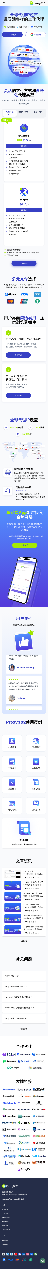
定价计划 (5, 1213)
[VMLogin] (39, 1129)
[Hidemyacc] (9, 1122)
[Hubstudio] (39, 1156)
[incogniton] (9, 1116)
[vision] (24, 1122)
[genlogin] (24, 1061)
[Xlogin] (24, 1142)
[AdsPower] (24, 1054)
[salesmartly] (9, 1103)
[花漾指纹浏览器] (35, 1068)
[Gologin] (13, 1067)
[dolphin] (24, 1129)
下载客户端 (6, 1229)
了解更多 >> (21, 490)
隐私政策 (5, 1244)
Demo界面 (6, 1217)
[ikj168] (24, 1149)
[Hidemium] (39, 1061)
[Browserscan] (9, 1096)
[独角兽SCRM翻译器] (9, 1136)
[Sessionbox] (9, 1109)
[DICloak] (39, 1102)
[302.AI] (9, 1054)
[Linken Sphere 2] (39, 1122)
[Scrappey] (24, 1116)
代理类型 (5, 1209)
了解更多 (24, 263)
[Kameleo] (9, 1061)
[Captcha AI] (39, 1109)
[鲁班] (9, 1162)
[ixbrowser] (39, 1096)
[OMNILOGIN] (39, 1116)
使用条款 (5, 1240)
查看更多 (24, 941)
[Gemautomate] (9, 1149)
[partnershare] (9, 1089)
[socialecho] (24, 1089)
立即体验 (12, 34)
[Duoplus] (39, 1089)
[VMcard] (24, 1136)
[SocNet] (9, 1129)
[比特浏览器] (39, 1054)
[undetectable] (24, 1109)
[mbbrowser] (9, 1142)
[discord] (19, 1254)
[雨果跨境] (24, 1096)
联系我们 (5, 1225)
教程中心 (5, 1221)
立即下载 (24, 545)
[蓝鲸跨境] (9, 1156)
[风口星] (24, 1162)
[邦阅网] (39, 1162)
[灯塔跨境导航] (39, 1149)
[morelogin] (24, 1156)
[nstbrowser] (24, 1102)
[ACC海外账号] (39, 1136)
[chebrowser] (39, 1142)
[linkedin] (23, 1254)
